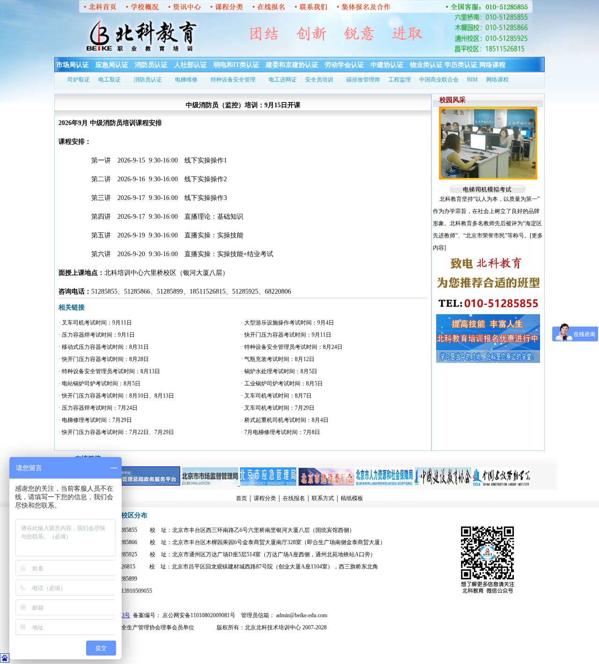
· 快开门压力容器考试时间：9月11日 (286, 335)
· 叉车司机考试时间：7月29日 (277, 408)
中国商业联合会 (439, 79)
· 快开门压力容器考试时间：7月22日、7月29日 (116, 432)
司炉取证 (78, 79)
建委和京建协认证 (292, 64)
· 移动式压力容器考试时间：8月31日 (103, 347)
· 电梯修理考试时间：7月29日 (95, 420)
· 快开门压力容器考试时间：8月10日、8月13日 (116, 395)
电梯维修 (186, 79)
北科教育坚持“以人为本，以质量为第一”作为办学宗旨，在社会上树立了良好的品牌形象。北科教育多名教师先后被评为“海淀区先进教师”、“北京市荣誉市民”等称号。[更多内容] (488, 223)
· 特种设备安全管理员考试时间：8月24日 (292, 347)
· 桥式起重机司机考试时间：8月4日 (285, 420)
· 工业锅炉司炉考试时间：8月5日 (282, 383)
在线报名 (294, 498)
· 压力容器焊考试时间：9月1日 (96, 335)
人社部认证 (190, 64)
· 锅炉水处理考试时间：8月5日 (279, 371)
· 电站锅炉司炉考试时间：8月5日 (99, 383)
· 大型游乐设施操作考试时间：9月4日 (287, 322)
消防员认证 (151, 64)
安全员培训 (319, 79)
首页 (241, 498)
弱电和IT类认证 (236, 64)
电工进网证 (283, 79)
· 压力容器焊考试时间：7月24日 (98, 408)
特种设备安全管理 (233, 79)
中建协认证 (387, 64)
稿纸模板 (352, 498)
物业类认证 (426, 64)
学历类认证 (461, 64)
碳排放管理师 (363, 79)
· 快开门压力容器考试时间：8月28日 (103, 359)
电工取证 (109, 79)
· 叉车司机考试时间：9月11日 (95, 322)
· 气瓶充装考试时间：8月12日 (277, 359)
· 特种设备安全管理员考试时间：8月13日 (109, 371)
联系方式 (323, 498)
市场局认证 (72, 64)
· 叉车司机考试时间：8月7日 (276, 395)
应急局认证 (111, 64)
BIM (472, 79)
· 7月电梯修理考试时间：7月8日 (280, 432)
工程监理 (399, 79)
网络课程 (492, 64)
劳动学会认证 (344, 64)
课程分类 (265, 498)
